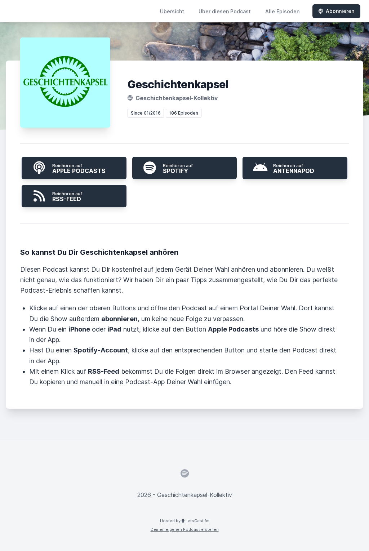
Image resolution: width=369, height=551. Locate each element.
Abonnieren (340, 11)
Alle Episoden (282, 11)
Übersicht (172, 11)
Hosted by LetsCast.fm (184, 520)
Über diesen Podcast (225, 11)
